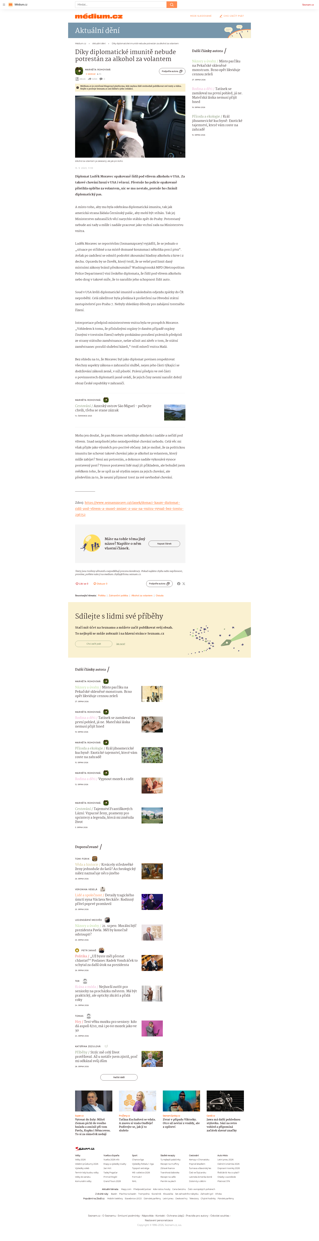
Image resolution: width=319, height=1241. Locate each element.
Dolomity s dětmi (197, 1181)
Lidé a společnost (88, 895)
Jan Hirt (107, 1168)
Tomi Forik (82, 859)
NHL (134, 1181)
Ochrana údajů (175, 1215)
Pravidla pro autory (197, 1215)
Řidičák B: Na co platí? (228, 1172)
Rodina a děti (202, 89)
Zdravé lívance (167, 1168)
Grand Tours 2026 (112, 1181)
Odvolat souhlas (219, 1215)
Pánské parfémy (226, 1198)
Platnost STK (223, 1181)
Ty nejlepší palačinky (170, 1159)
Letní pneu (168, 1198)
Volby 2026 (80, 1159)
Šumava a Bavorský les (200, 1168)
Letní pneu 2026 (225, 1159)
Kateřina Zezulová (88, 1046)
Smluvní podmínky (129, 1215)
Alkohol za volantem (142, 595)
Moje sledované (201, 16)
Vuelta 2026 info (111, 1159)
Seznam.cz (308, 4)
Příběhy (81, 1052)
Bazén (114, 1194)
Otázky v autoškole (226, 1177)
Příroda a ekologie (206, 116)
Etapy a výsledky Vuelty (115, 1164)
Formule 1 (137, 1177)
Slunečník (156, 1194)
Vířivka (218, 1194)
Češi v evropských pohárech (201, 1189)
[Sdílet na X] (183, 583)
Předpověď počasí (142, 1189)
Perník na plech (168, 1181)
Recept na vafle (168, 1177)
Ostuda (159, 595)
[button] (130, 127)
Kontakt (160, 1215)
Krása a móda (85, 987)
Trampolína (144, 1194)
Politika (102, 595)
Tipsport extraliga (140, 1168)
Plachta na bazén (127, 1194)
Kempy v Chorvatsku (199, 1159)
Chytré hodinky (208, 1198)
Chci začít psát (234, 16)
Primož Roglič (110, 1177)
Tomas (79, 1016)
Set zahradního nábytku (187, 1194)
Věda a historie (86, 865)
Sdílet (94, 79)
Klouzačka (168, 1194)
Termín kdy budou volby (87, 1172)
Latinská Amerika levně (200, 1177)
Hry (78, 1022)
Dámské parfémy (152, 1198)
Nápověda (148, 1215)
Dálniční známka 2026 (228, 1164)
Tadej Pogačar (111, 1172)
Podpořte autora (170, 71)
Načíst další (119, 1077)
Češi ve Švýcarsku (197, 1172)
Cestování (83, 406)
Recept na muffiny (169, 1164)
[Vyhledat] (171, 4)
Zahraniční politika (118, 595)
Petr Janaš (88, 950)
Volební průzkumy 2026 (86, 1164)
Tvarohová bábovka (169, 1172)
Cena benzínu (179, 1189)
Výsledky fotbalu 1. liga (143, 1164)
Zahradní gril (207, 1194)
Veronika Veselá (86, 889)
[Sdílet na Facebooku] (178, 583)
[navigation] (4, 4)
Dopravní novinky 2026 (228, 1168)
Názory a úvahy (204, 61)
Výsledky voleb (82, 1168)
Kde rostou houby (161, 1189)
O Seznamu (109, 1215)
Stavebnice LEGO (133, 1198)
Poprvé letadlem (197, 1164)
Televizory (194, 1198)
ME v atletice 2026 (141, 1172)
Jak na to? (120, 644)
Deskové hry (181, 1198)
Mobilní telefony (115, 1198)
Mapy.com (126, 1189)
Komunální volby (83, 1181)
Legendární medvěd (88, 920)
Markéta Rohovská (98, 69)
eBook (82, 79)
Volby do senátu (83, 1177)
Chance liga (138, 1159)
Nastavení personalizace (159, 1220)
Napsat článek (164, 543)
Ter (77, 981)
